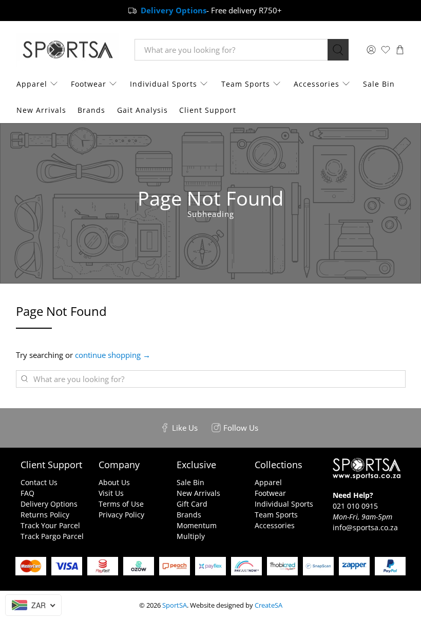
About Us (114, 482)
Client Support (207, 110)
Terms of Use (121, 504)
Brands (91, 110)
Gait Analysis (142, 110)
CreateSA (268, 605)
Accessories (316, 84)
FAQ (27, 493)
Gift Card (192, 504)
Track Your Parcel (50, 525)
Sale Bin (379, 84)
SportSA (174, 605)
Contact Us (39, 482)
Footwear (88, 84)
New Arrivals (41, 110)
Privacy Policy (121, 514)
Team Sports (245, 84)
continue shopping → (112, 355)
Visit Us (111, 493)
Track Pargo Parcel (52, 536)
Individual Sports (163, 84)
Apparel (31, 84)
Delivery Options (49, 504)
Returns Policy (45, 514)
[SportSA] (67, 50)
